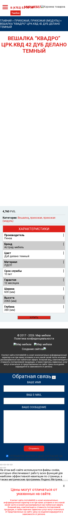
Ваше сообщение (34, 407)
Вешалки (23, 217)
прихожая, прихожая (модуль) (37, 20)
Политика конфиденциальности (34, 338)
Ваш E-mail (34, 394)
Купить (34, 317)
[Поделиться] (4, 464)
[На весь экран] (8, 464)
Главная (6, 20)
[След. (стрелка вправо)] (4, 467)
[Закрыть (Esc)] (1, 464)
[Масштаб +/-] (11, 464)
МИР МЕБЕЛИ (34, 7)
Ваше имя (34, 382)
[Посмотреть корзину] (52, 7)
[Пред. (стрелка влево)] (1, 467)
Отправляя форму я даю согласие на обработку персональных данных (36, 458)
